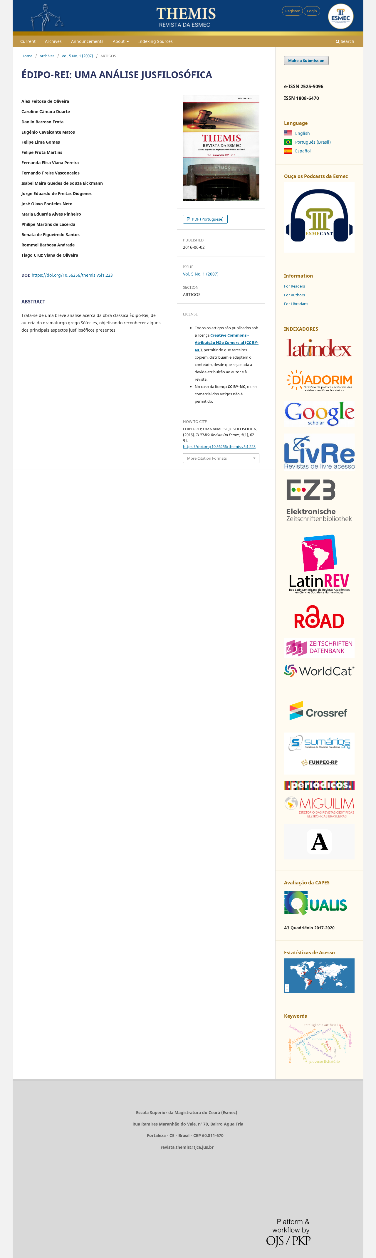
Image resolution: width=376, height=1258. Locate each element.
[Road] (319, 630)
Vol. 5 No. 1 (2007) (77, 55)
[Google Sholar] (319, 425)
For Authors (294, 295)
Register (292, 11)
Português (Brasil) (313, 142)
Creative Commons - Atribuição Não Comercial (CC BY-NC (226, 342)
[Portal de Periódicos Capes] (319, 788)
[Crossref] (319, 724)
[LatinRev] (319, 594)
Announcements (87, 41)
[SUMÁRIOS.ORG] (319, 773)
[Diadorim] (319, 393)
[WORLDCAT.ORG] (319, 675)
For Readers (294, 286)
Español (303, 151)
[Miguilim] (319, 816)
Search (347, 41)
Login (312, 11)
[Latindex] (319, 359)
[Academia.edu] (319, 858)
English (302, 133)
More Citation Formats (207, 458)
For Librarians (296, 303)
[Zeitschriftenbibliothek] (319, 522)
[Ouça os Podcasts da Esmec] (319, 251)
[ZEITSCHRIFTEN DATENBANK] (319, 656)
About (119, 41)
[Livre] (319, 469)
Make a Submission (306, 60)
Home (26, 55)
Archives (53, 41)
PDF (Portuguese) (207, 219)
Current (28, 41)
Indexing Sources (155, 41)
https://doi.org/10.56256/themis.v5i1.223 (72, 275)
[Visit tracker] (319, 991)
